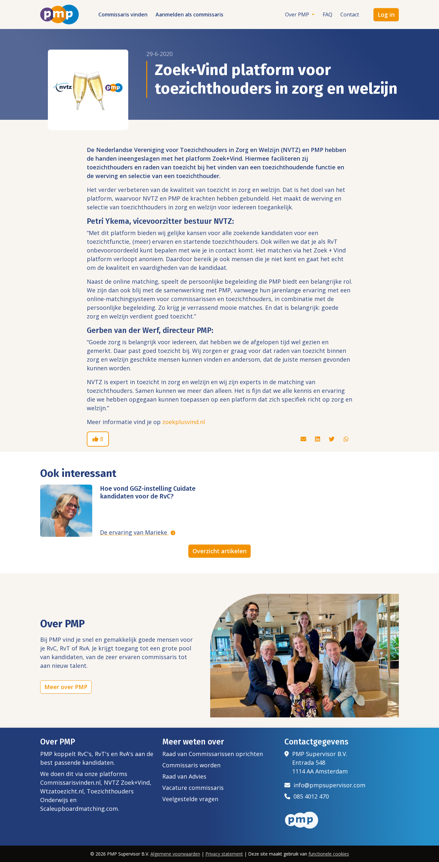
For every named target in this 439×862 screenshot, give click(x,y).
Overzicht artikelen (219, 551)
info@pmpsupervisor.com (327, 785)
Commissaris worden (191, 765)
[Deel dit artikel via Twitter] (332, 439)
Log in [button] (386, 14)
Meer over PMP (65, 687)
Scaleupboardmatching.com (79, 808)
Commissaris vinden (123, 14)
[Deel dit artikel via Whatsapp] (346, 439)
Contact (349, 14)
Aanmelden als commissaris (189, 14)
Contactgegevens (316, 742)
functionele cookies (329, 854)
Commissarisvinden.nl (70, 782)
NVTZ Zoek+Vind (127, 782)
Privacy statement (224, 854)
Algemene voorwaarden (175, 854)
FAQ (327, 14)
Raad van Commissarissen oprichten (212, 754)
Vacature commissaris (193, 787)
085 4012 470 (309, 796)
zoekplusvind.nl (183, 422)
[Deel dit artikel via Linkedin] (318, 439)
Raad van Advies (184, 776)
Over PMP (297, 14)
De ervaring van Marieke (134, 532)
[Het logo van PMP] (59, 14)
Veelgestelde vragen (190, 799)
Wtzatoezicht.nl (62, 791)
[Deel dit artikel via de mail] (304, 439)
